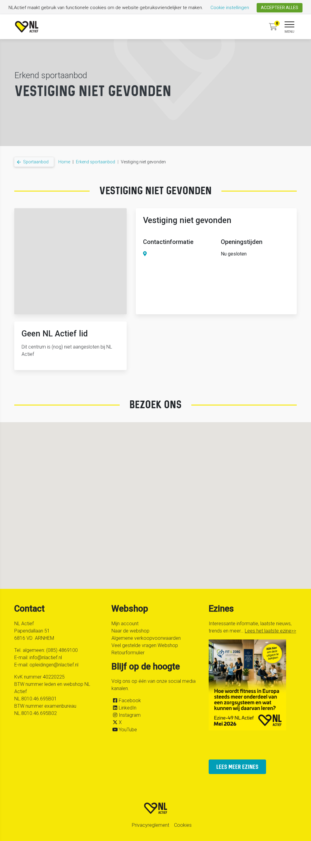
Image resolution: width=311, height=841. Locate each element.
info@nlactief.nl (45, 657)
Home (64, 161)
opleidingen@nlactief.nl (53, 665)
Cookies (183, 825)
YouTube (128, 730)
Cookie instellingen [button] (229, 7)
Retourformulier (128, 653)
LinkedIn (127, 708)
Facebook (130, 700)
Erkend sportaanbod (95, 161)
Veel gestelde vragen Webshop (144, 645)
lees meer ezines (237, 766)
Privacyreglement (150, 825)
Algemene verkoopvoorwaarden (146, 638)
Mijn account (124, 623)
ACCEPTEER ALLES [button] (279, 7)
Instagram (130, 715)
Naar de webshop (130, 631)
